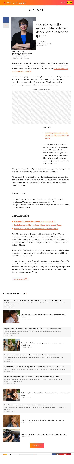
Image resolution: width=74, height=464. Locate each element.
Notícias (25, 8)
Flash (11, 8)
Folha (54, 8)
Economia (47, 8)
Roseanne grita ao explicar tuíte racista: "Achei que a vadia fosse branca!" (57, 135)
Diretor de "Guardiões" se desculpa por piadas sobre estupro (36, 229)
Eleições (18, 8)
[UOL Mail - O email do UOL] (61, 2)
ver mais (36, 445)
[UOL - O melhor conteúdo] (6, 3)
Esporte (61, 8)
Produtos (4, 8)
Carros (39, 8)
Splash (67, 8)
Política (32, 8)
